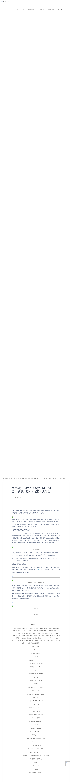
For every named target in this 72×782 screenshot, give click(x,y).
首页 (17, 9)
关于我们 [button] (61, 9)
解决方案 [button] (31, 9)
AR (39, 570)
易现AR (5, 478)
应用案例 (41, 9)
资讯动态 (14, 478)
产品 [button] (23, 9)
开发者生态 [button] (50, 9)
